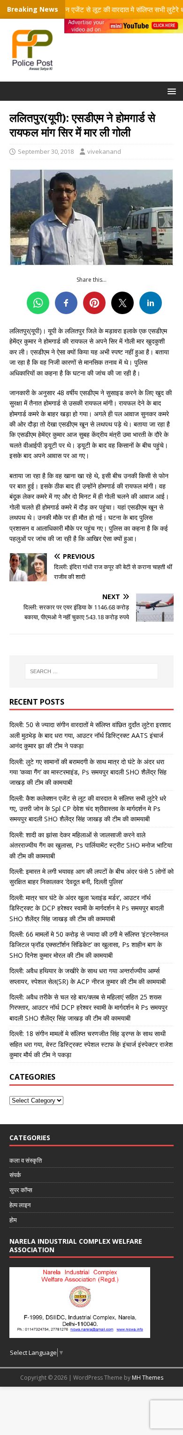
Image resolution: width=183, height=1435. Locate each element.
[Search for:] (92, 671)
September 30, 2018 (46, 151)
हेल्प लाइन (19, 1205)
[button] (170, 91)
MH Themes (147, 1378)
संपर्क (15, 1175)
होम (13, 1220)
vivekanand (104, 151)
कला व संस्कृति (25, 1160)
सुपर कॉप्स (20, 1190)
